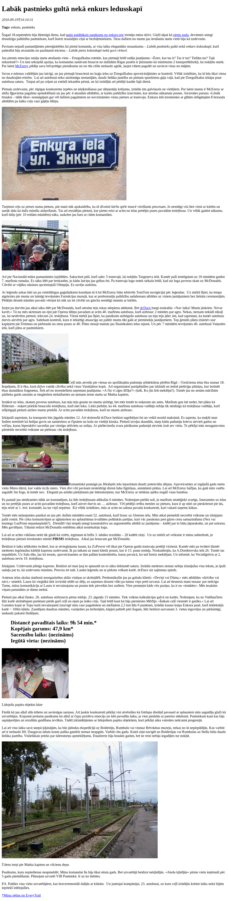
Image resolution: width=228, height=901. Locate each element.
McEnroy (22, 66)
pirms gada (181, 35)
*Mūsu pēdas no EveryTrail (21, 895)
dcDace (146, 308)
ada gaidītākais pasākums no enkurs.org (96, 35)
